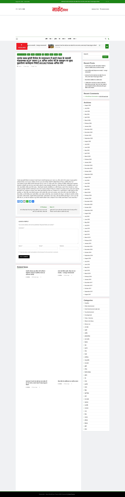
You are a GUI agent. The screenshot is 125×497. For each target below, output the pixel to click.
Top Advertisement (89, 312)
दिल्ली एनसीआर (38, 54)
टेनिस (86, 369)
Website (62, 246)
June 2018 (87, 264)
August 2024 (88, 177)
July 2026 (87, 108)
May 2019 (87, 231)
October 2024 (88, 171)
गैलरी (86, 354)
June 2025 (87, 147)
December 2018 (88, 246)
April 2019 (87, 234)
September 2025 (89, 138)
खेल (50, 38)
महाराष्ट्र (51, 54)
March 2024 (87, 192)
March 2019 (87, 237)
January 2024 (88, 198)
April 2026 (87, 117)
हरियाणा (60, 54)
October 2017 (88, 288)
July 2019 (87, 225)
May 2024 (87, 186)
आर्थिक (86, 333)
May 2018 (87, 267)
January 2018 (88, 279)
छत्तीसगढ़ (32, 54)
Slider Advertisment (89, 306)
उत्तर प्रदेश (87, 339)
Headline (87, 303)
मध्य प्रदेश (46, 54)
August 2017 (88, 294)
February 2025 (88, 159)
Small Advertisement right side (92, 309)
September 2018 (89, 255)
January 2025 (88, 162)
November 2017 (88, 285)
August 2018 (88, 258)
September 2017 (89, 291)
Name (20, 246)
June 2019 (87, 228)
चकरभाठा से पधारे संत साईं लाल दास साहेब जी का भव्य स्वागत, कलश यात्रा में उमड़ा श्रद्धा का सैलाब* (60, 45)
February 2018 (88, 276)
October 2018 (88, 252)
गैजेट (86, 351)
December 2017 (88, 282)
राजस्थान (55, 54)
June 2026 (87, 111)
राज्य (74, 38)
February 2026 (88, 123)
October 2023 (88, 207)
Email (41, 246)
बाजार (63, 38)
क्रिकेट (86, 342)
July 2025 (87, 144)
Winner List (87, 324)
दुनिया (55, 38)
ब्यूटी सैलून (87, 393)
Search (86, 54)
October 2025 (88, 135)
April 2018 (87, 270)
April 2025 (87, 153)
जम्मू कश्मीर (87, 360)
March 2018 (87, 273)
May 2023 (87, 222)
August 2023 (88, 213)
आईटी (86, 330)
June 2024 (87, 183)
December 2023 (88, 201)
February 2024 (88, 195)
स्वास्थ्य (86, 417)
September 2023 (89, 210)
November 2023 (88, 204)
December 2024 (88, 165)
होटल (86, 429)
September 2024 (89, 174)
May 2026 (87, 114)
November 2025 (88, 132)
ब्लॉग (86, 396)
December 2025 (88, 129)
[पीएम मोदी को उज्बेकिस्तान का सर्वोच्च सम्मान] (85, 46)
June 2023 (87, 219)
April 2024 (87, 189)
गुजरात (29, 54)
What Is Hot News (22, 54)
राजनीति (69, 38)
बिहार (86, 390)
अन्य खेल (86, 327)
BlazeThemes (71, 494)
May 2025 (87, 150)
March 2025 (87, 156)
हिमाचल (86, 423)
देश (59, 38)
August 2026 (88, 105)
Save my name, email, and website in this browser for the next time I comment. (39, 252)
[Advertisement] (62, 26)
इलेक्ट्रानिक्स (87, 336)
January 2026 (88, 126)
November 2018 (88, 249)
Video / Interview (89, 318)
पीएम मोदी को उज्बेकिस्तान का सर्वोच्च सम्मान (91, 1)
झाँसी (46, 38)
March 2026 (87, 120)
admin (20, 66)
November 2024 (88, 168)
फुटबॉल (86, 384)
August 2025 (88, 141)
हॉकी (86, 426)
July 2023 (87, 216)
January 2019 (88, 243)
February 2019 (88, 240)
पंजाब (86, 381)
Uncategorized (88, 315)
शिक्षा (86, 414)
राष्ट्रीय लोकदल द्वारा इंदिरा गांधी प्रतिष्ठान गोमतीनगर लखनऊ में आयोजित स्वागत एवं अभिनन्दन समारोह (35, 272)
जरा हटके (87, 363)
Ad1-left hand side (103, 96)
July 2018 (87, 261)
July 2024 (87, 180)
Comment (21, 228)
